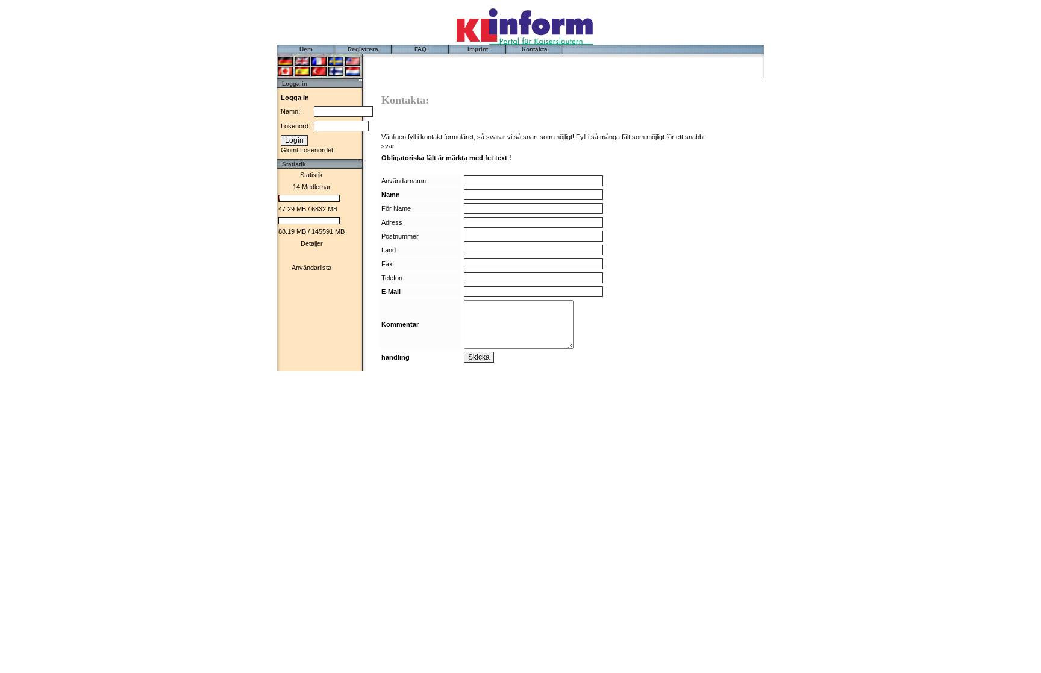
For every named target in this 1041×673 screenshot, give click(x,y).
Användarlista (311, 267)
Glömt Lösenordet (307, 150)
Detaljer (312, 243)
